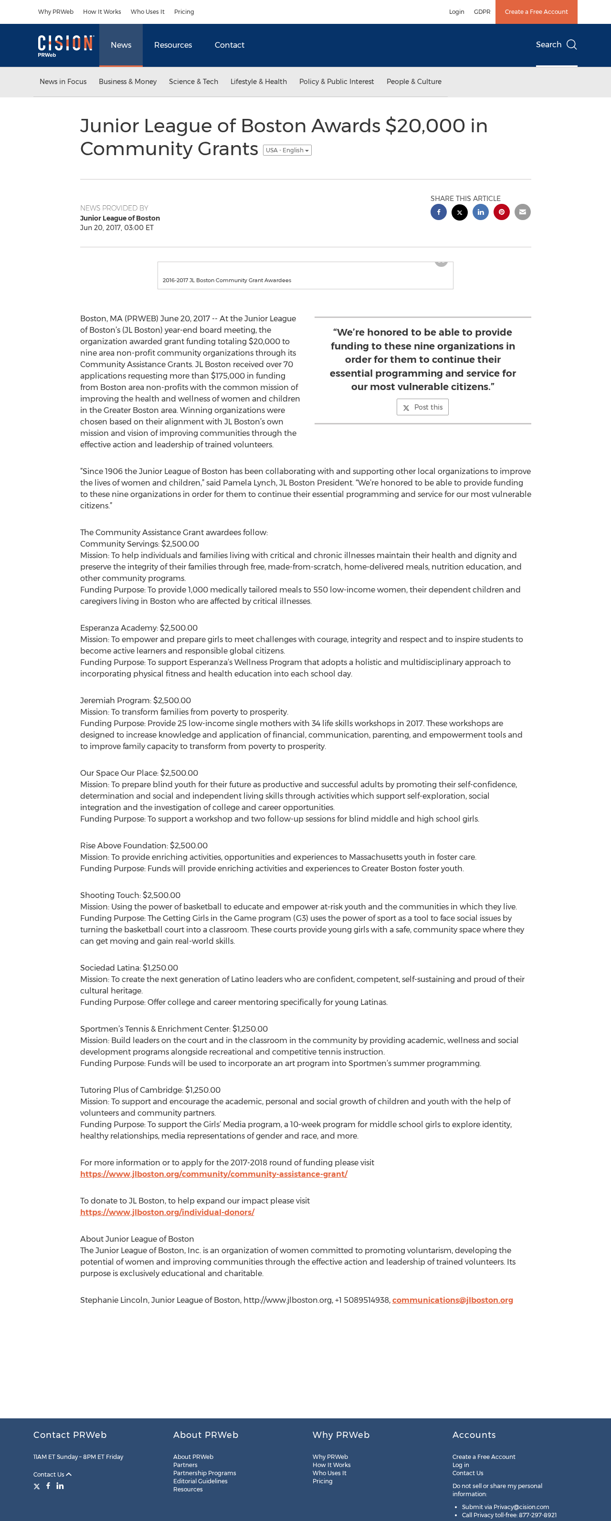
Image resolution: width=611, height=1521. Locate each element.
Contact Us (49, 1474)
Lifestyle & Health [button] (259, 81)
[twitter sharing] (460, 213)
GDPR (482, 11)
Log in (461, 1464)
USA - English (285, 150)
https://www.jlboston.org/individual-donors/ (167, 1221)
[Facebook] (48, 1485)
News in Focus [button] (63, 81)
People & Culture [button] (414, 81)
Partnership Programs (204, 1473)
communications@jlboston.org (452, 1309)
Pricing (184, 11)
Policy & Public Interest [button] (336, 81)
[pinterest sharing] (502, 213)
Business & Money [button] (128, 81)
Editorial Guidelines (200, 1481)
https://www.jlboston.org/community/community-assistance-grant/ (214, 1183)
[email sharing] (523, 213)
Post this (428, 416)
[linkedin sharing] (481, 213)
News (121, 45)
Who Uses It (148, 11)
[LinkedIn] (60, 1485)
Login (456, 11)
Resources (173, 45)
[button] (305, 267)
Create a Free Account (536, 11)
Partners (185, 1464)
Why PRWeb (56, 11)
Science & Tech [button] (193, 81)
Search (549, 44)
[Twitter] (37, 1485)
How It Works (102, 11)
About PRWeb (193, 1456)
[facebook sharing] (439, 213)
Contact (229, 45)
